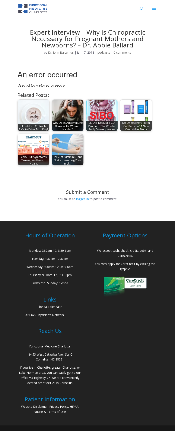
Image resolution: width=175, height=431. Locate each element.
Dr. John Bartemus (61, 52)
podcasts (104, 52)
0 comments (122, 52)
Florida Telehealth (50, 307)
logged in (82, 199)
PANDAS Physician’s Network (43, 315)
